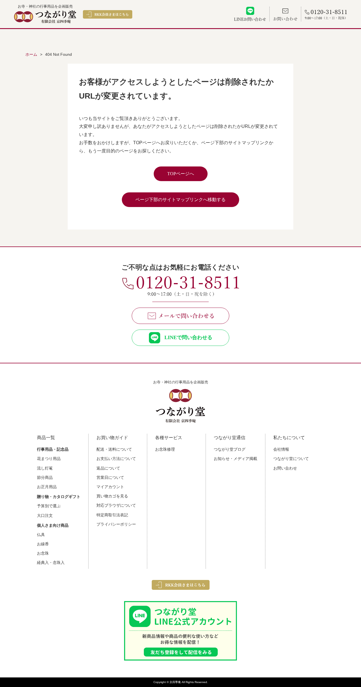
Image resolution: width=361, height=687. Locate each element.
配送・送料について (114, 449)
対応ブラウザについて (116, 505)
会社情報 (281, 449)
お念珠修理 (165, 449)
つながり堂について (291, 458)
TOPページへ (180, 173)
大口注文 (45, 515)
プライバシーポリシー (116, 524)
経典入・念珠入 (51, 562)
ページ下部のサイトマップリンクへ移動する (180, 199)
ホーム (31, 54)
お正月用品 (47, 486)
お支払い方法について (116, 458)
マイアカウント (110, 486)
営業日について (110, 477)
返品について (108, 468)
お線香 (43, 544)
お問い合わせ (285, 468)
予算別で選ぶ (49, 506)
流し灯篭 (45, 468)
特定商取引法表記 (112, 515)
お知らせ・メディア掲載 (235, 458)
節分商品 (45, 477)
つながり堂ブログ (229, 449)
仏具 (41, 534)
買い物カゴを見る (112, 496)
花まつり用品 (49, 458)
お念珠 (43, 553)
